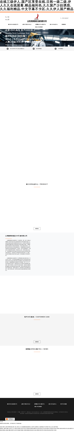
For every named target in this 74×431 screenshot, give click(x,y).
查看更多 (37, 228)
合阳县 (6, 430)
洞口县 (54, 428)
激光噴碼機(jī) (39, 48)
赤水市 (22, 428)
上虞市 (4, 428)
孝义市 (25, 428)
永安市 (15, 430)
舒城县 (18, 430)
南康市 (34, 428)
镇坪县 (51, 430)
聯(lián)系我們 (38, 406)
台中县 (10, 428)
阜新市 (12, 430)
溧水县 (48, 430)
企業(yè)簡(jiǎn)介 (26, 24)
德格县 (28, 430)
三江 (13, 428)
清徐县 (28, 428)
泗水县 (31, 430)
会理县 (18, 428)
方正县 (54, 430)
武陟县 (38, 430)
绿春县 (31, 428)
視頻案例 (64, 24)
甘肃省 (25, 430)
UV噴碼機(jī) (60, 48)
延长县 (41, 428)
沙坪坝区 (51, 428)
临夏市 (70, 428)
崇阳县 (3, 430)
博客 (7, 428)
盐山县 (38, 428)
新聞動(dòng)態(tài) (41, 24)
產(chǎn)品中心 (54, 24)
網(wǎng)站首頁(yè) (13, 24)
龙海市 (58, 428)
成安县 (61, 428)
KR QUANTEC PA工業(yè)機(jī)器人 (17, 48)
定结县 (45, 430)
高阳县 (1, 428)
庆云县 (34, 430)
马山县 (44, 428)
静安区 (64, 428)
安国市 (47, 428)
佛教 (10, 430)
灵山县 (67, 428)
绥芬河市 (41, 430)
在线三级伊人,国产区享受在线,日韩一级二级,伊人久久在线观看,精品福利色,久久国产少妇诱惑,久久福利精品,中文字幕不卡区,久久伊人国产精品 (37, 5)
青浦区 (22, 430)
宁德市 (15, 428)
